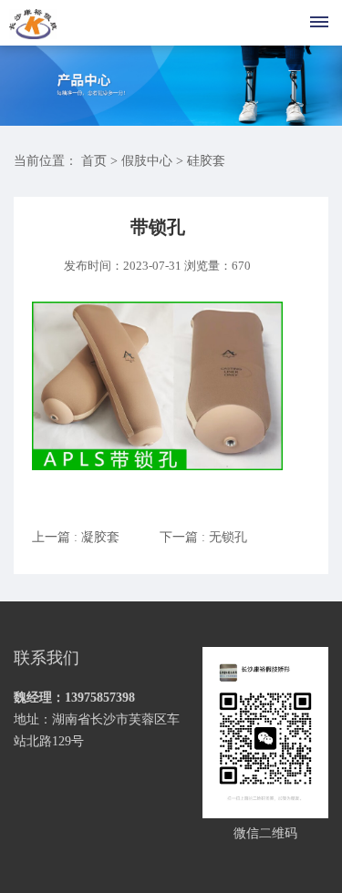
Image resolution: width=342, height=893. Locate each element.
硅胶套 (206, 161)
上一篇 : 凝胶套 (75, 537)
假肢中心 (146, 161)
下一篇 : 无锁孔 (203, 537)
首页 (94, 161)
